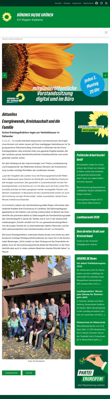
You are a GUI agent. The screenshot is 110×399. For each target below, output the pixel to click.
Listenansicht (11, 372)
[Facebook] (96, 3)
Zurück (29, 372)
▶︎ (105, 75)
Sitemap (67, 3)
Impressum (76, 3)
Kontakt (58, 3)
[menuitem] (58, 3)
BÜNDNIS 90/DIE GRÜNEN (35, 15)
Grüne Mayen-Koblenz (12, 39)
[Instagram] (101, 3)
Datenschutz (88, 3)
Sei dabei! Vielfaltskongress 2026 (91, 265)
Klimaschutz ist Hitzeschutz (91, 322)
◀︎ (4, 75)
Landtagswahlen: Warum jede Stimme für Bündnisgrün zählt (90, 294)
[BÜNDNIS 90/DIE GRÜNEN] (7, 17)
